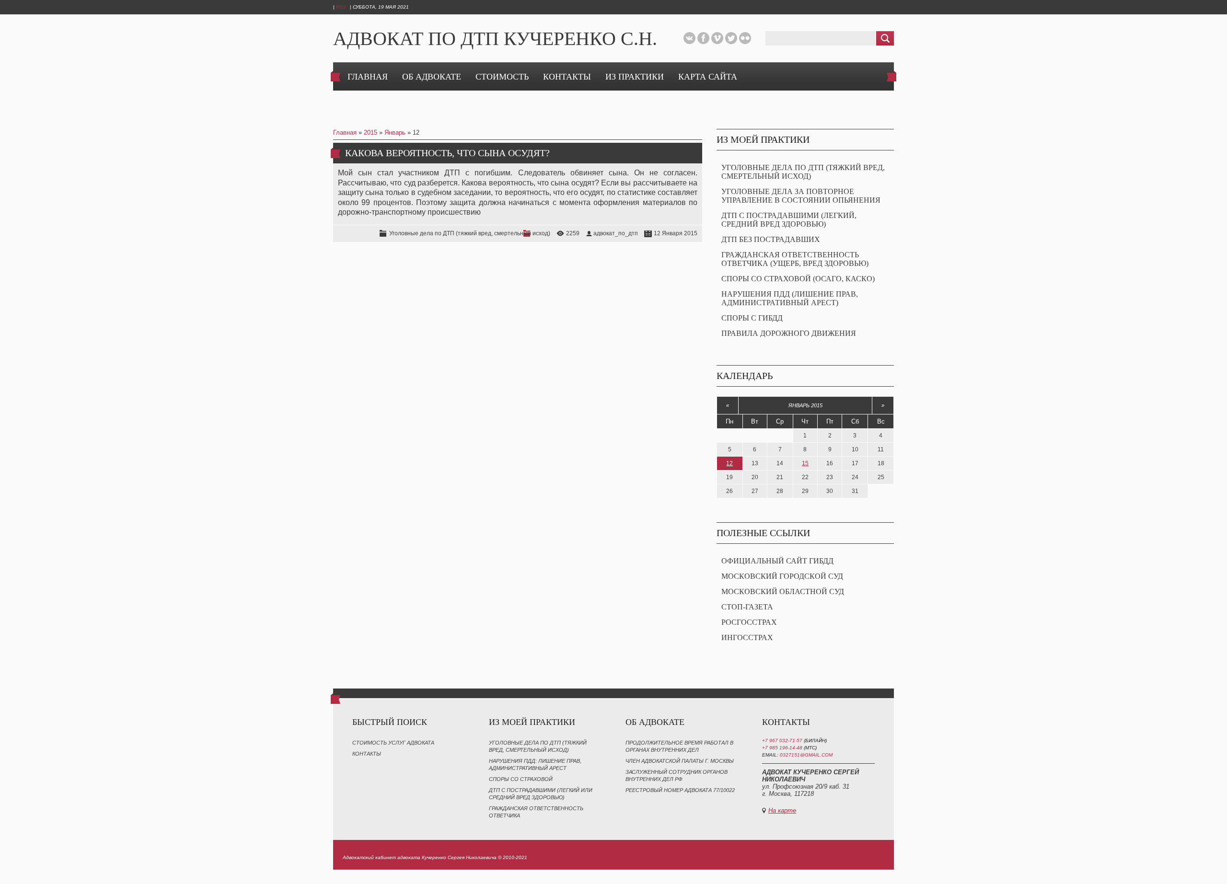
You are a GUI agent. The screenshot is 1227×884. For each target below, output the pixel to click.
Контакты (366, 754)
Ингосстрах (747, 637)
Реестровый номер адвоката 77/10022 (680, 790)
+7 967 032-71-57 (782, 740)
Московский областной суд (782, 591)
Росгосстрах (749, 622)
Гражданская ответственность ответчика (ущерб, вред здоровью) (794, 259)
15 (805, 463)
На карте (782, 810)
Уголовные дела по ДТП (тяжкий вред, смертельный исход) (469, 233)
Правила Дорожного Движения (788, 333)
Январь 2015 (805, 405)
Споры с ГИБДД (752, 318)
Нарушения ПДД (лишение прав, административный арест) (789, 298)
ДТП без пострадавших (770, 239)
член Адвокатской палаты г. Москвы (679, 761)
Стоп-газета (747, 607)
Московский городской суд (782, 576)
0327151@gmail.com (806, 755)
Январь (394, 132)
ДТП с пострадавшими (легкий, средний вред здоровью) (789, 219)
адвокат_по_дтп (615, 233)
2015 (370, 132)
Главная (345, 132)
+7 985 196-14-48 (783, 747)
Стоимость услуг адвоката (393, 743)
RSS (341, 7)
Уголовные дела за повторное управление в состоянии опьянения (800, 195)
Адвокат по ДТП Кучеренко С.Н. (495, 38)
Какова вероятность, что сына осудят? (447, 153)
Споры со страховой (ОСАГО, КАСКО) (798, 279)
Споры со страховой (521, 779)
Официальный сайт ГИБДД (777, 561)
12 (729, 463)
